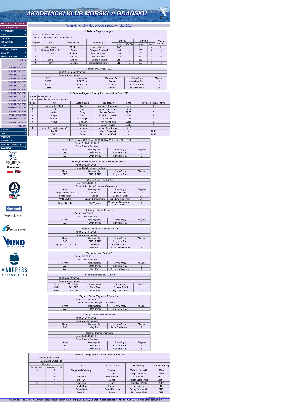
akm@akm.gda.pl (153, 400)
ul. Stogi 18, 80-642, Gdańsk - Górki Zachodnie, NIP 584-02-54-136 (103, 400)
